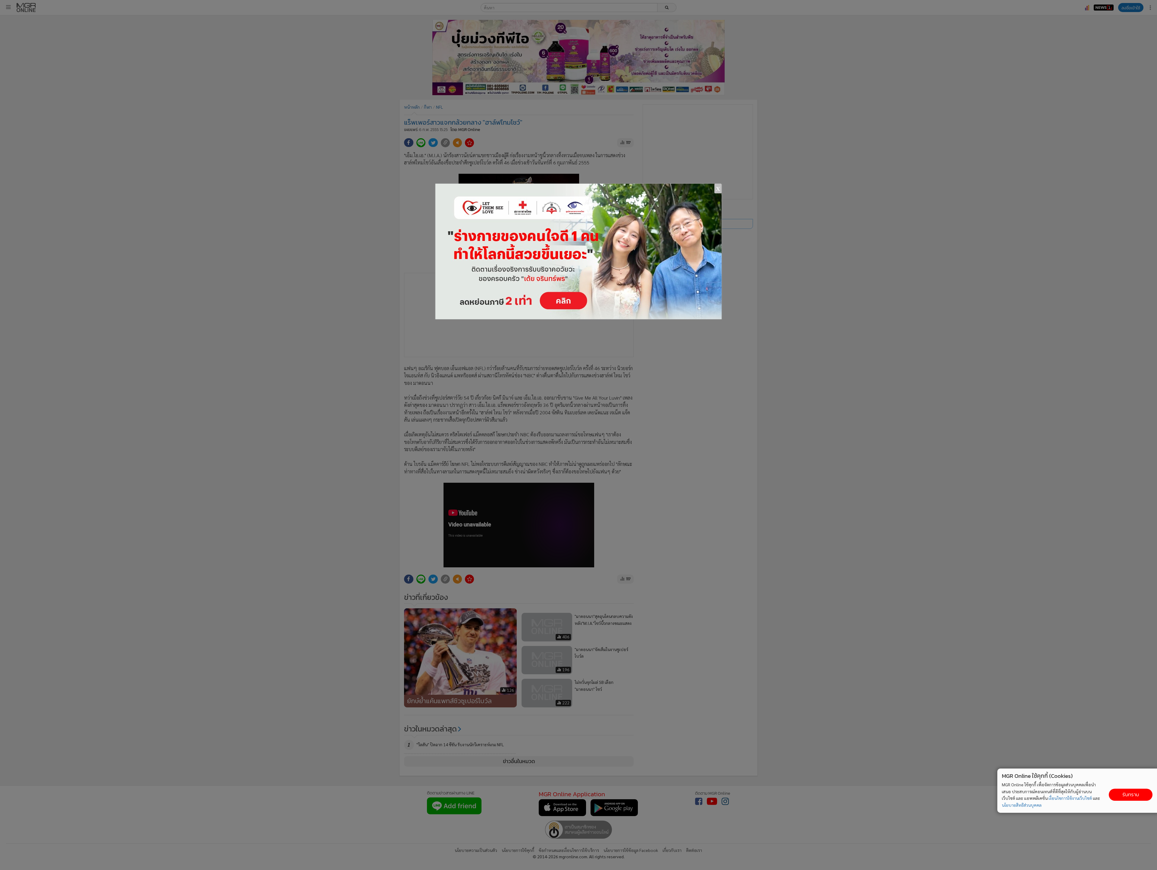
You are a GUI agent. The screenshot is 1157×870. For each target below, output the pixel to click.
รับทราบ (1130, 794)
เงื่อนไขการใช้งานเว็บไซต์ (1070, 798)
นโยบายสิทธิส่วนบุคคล (1022, 805)
